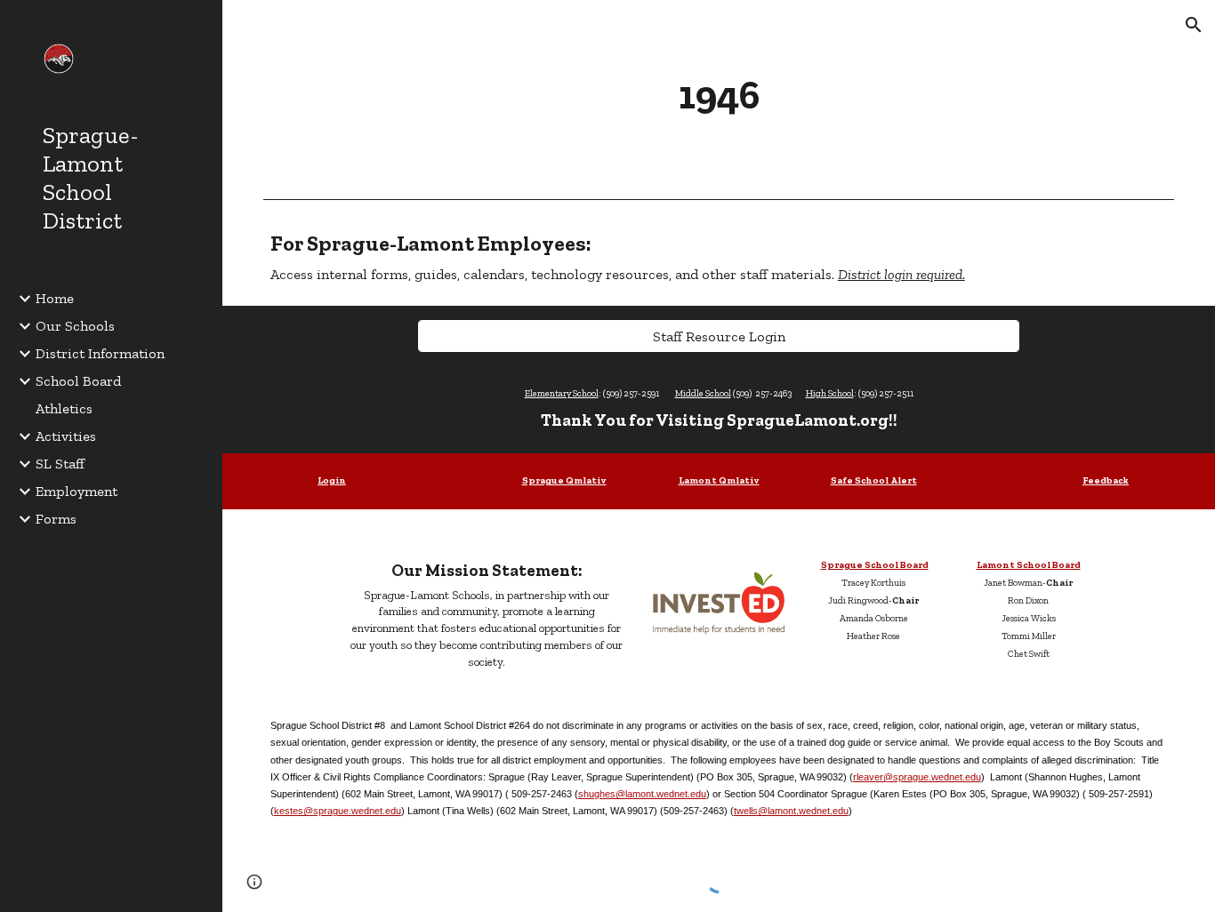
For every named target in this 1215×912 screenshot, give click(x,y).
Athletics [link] (64, 408)
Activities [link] (66, 436)
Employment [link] (76, 491)
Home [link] (55, 298)
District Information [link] (100, 353)
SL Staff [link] (60, 463)
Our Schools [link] (75, 325)
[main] (718, 95)
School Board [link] (78, 380)
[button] (1193, 25)
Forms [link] (56, 518)
